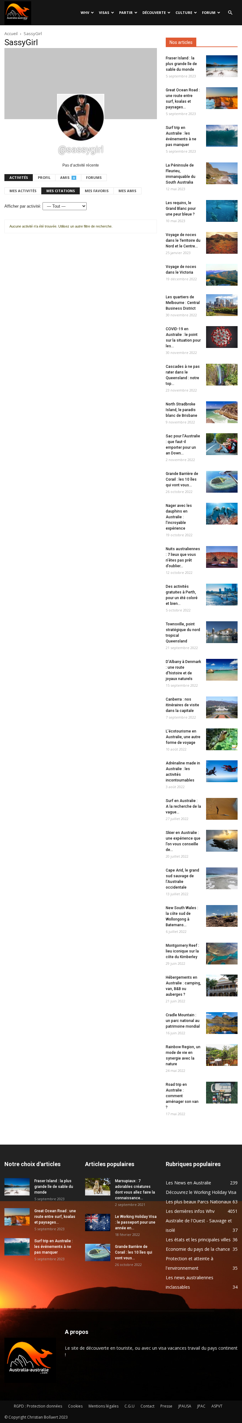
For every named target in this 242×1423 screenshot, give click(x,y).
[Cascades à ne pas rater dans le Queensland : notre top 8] (222, 375)
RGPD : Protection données (38, 1406)
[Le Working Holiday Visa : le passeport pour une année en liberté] (97, 1222)
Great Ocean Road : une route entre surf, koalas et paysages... (55, 1217)
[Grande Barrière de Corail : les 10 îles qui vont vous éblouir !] (222, 482)
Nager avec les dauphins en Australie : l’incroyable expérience (179, 517)
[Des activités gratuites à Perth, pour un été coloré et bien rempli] (222, 594)
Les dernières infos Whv (190, 1211)
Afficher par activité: (22, 206)
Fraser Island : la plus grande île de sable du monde (181, 64)
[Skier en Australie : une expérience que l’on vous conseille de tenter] (222, 841)
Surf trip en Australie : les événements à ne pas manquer (53, 1247)
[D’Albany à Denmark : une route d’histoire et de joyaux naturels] (222, 670)
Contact (147, 1406)
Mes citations (60, 190)
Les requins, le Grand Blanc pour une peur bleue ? (181, 208)
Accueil (11, 33)
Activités (18, 177)
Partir (126, 12)
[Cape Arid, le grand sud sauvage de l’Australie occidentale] (222, 878)
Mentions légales (103, 1406)
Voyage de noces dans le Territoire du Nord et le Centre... (183, 240)
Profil (44, 177)
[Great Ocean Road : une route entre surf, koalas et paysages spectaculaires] (222, 98)
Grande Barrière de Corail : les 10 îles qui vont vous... (182, 479)
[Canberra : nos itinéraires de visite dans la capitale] (222, 707)
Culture (184, 12)
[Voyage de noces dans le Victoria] (222, 275)
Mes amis (127, 190)
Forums (94, 177)
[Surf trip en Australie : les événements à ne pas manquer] (222, 136)
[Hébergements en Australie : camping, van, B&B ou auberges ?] (222, 985)
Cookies (75, 1406)
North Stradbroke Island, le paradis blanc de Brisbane (181, 410)
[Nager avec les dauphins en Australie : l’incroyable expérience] (222, 514)
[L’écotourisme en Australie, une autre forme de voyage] (222, 739)
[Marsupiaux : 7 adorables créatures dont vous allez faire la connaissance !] (97, 1186)
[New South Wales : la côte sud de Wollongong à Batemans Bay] (222, 916)
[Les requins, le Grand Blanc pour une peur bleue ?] (222, 211)
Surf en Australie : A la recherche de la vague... (183, 806)
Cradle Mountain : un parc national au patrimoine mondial (183, 1021)
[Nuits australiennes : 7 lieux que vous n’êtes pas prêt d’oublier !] (222, 557)
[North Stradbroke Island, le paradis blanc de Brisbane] (222, 412)
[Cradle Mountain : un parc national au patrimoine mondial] (222, 1023)
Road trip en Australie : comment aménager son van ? (182, 1096)
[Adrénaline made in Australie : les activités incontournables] (222, 771)
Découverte (154, 12)
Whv (85, 12)
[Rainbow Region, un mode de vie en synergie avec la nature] (222, 1055)
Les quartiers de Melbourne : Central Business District (183, 303)
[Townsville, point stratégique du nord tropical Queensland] (222, 632)
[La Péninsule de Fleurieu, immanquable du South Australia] (222, 173)
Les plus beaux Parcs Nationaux (198, 1202)
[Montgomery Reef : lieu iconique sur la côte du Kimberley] (222, 953)
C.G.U (129, 1406)
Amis (67, 177)
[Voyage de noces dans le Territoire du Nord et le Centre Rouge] (222, 243)
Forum (209, 12)
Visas (104, 12)
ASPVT (216, 1406)
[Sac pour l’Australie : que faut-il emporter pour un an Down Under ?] (222, 444)
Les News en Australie (188, 1183)
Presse (166, 1406)
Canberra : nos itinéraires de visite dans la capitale (182, 705)
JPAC (201, 1406)
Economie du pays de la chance (198, 1249)
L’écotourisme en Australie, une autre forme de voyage (183, 737)
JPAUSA (184, 1406)
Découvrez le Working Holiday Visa (201, 1192)
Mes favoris (97, 190)
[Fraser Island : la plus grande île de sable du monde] (222, 66)
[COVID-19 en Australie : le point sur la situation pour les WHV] (222, 337)
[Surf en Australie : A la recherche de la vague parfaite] (222, 809)
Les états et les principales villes (198, 1240)
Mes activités (23, 190)
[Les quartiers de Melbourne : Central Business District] (222, 305)
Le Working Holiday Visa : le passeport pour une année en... (136, 1222)
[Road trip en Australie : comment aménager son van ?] (222, 1093)
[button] (230, 13)
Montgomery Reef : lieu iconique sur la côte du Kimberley (182, 951)
